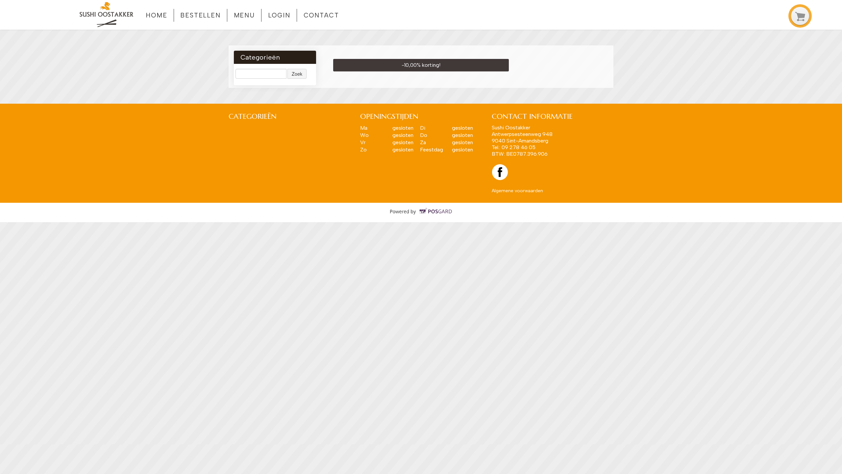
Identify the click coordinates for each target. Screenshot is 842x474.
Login (279, 15)
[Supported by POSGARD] (421, 216)
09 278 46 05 (518, 147)
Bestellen (200, 15)
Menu (244, 15)
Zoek (297, 73)
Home (156, 15)
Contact (321, 15)
